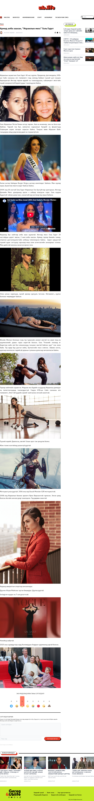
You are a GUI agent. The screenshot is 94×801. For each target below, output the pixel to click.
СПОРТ (39, 17)
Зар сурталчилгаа (63, 792)
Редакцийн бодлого (41, 795)
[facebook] (55, 32)
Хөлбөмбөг (48, 17)
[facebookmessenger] (57, 32)
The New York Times (61, 17)
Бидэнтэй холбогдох (58, 795)
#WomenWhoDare (28, 17)
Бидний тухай (39, 792)
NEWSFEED (16, 17)
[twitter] (60, 32)
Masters (7, 17)
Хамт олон (50, 792)
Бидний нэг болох (75, 795)
